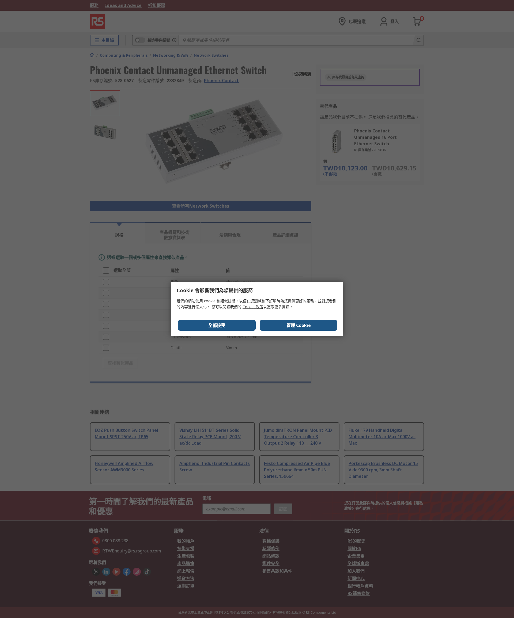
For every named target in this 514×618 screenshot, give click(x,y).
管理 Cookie (298, 325)
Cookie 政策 (253, 306)
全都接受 (216, 325)
